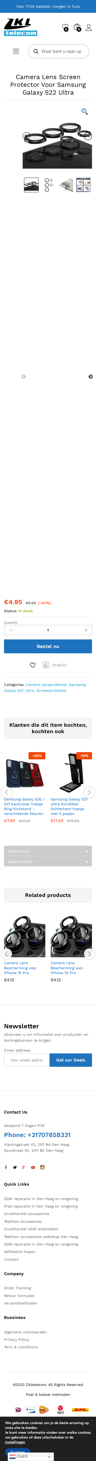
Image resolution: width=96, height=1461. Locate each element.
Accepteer (17, 1452)
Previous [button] (23, 377)
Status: (10, 611)
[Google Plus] (24, 1168)
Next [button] (90, 377)
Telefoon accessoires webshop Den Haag (41, 1237)
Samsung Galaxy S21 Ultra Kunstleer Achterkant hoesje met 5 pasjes (69, 806)
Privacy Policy (16, 1339)
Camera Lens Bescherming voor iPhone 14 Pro (67, 968)
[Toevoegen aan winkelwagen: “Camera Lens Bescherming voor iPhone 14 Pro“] (58, 954)
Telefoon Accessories (23, 1221)
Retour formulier (19, 1296)
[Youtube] (33, 1168)
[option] (57, 140)
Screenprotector (52, 690)
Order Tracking (17, 1288)
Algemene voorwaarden (25, 1332)
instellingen (15, 1442)
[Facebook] (5, 1168)
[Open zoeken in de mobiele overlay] (58, 51)
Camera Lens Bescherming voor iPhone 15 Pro (20, 968)
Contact (11, 1259)
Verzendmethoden (20, 1303)
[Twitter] (14, 1168)
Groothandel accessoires (26, 1214)
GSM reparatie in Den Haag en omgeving (41, 1199)
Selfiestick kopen (19, 1251)
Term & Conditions (21, 1347)
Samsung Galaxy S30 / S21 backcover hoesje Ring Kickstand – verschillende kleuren (24, 806)
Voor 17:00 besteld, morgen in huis (48, 6)
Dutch (22, 1456)
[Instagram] (42, 1167)
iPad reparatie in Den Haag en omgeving (41, 1206)
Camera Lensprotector (46, 684)
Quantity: (11, 622)
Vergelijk (59, 665)
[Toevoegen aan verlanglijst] (33, 665)
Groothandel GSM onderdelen (31, 1229)
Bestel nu (48, 646)
